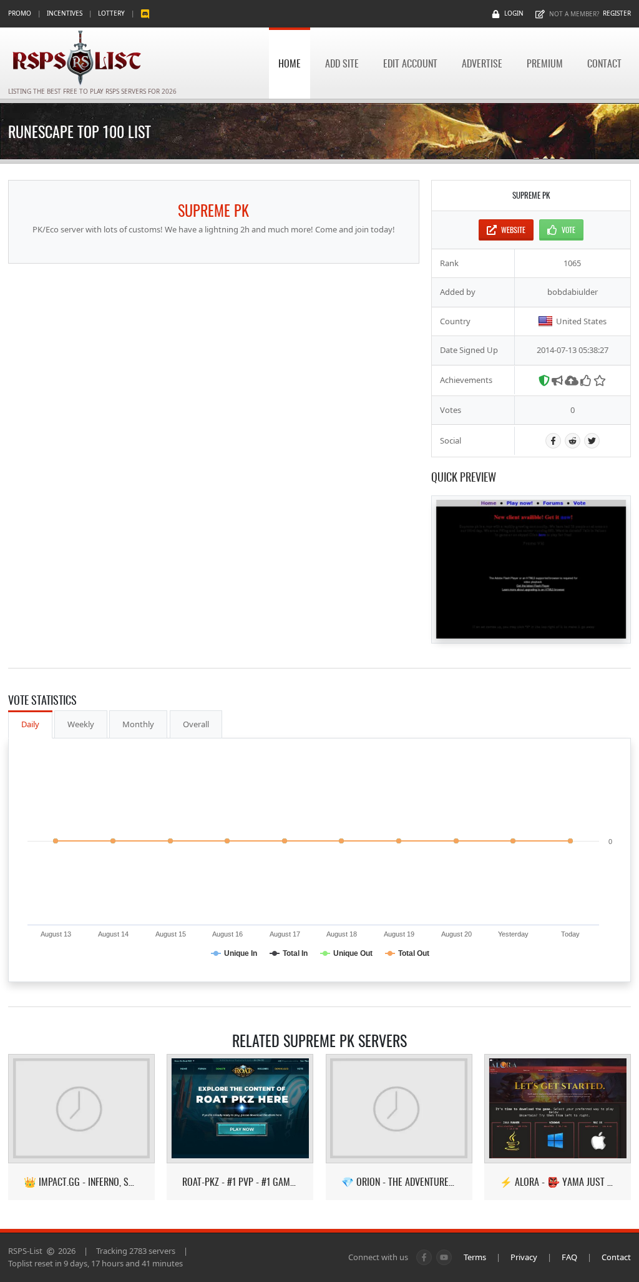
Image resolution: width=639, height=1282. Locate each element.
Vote (568, 229)
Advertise (482, 63)
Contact (604, 63)
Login (514, 13)
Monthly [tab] (138, 724)
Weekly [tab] (80, 724)
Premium (545, 63)
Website (513, 229)
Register (617, 13)
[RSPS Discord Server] (145, 13)
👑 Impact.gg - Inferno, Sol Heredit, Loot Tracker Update (81, 1182)
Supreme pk (213, 210)
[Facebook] (553, 441)
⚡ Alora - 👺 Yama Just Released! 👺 (557, 1182)
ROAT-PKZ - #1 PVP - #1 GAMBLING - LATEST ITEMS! (240, 1182)
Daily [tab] (30, 724)
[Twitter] (592, 441)
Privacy (523, 1257)
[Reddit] (572, 441)
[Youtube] (444, 1257)
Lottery (111, 13)
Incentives (64, 13)
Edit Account (410, 63)
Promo (19, 13)
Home (289, 63)
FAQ (569, 1257)
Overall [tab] (196, 724)
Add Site (342, 63)
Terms (475, 1257)
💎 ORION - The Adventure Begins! (399, 1182)
